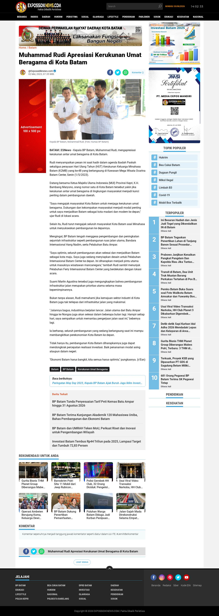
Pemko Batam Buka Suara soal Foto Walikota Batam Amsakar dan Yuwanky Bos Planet (178, 293)
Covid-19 (164, 195)
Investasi (84, 589)
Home (22, 47)
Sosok (157, 16)
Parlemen (144, 16)
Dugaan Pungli (168, 172)
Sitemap (197, 585)
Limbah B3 (165, 187)
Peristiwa (72, 16)
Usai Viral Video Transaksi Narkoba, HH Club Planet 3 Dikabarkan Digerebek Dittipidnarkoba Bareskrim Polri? (177, 310)
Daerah (46, 16)
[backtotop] (109, 569)
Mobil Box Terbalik (170, 202)
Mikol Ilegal (166, 180)
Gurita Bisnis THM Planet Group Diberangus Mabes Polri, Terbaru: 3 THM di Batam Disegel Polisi (176, 344)
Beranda (22, 16)
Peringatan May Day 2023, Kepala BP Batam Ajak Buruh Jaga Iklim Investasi (97, 383)
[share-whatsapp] (125, 72)
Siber (176, 585)
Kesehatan (183, 16)
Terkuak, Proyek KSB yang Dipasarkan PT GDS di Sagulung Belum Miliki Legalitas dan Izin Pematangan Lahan (177, 362)
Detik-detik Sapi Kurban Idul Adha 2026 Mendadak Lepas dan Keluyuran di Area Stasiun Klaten (178, 327)
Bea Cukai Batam (169, 165)
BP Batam (68, 369)
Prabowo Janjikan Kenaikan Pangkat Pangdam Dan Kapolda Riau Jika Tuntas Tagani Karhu (178, 258)
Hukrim (58, 16)
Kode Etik (186, 585)
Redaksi (167, 585)
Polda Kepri (22, 598)
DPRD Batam (85, 585)
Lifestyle (113, 16)
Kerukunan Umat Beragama (93, 369)
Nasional (198, 16)
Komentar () (138, 72)
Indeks (34, 16)
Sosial (85, 16)
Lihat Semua (82, 562)
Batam (55, 369)
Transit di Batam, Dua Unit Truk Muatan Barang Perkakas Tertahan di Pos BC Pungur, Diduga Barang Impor (179, 275)
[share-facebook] (110, 72)
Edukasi (168, 16)
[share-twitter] (118, 72)
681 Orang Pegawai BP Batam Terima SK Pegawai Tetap (177, 379)
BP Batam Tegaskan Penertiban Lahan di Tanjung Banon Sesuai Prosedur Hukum (178, 241)
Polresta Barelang (58, 598)
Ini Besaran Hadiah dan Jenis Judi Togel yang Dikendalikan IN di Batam (179, 224)
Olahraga (98, 16)
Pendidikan (128, 16)
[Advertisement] (32, 224)
